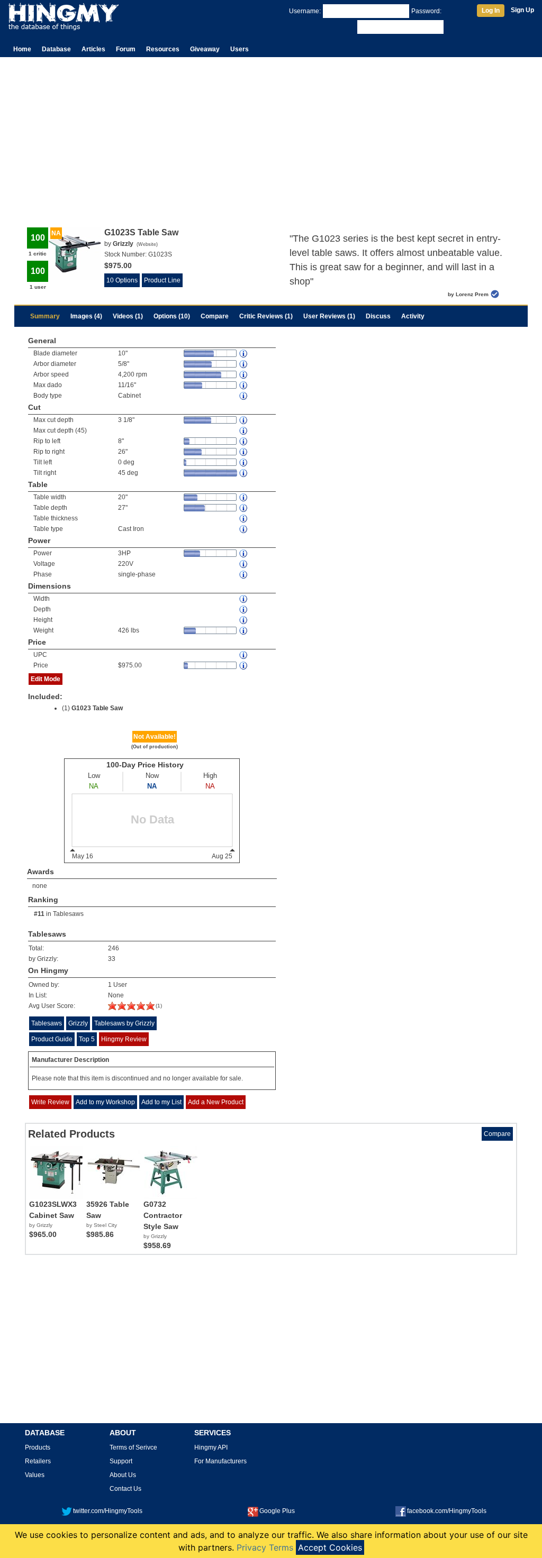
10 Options (122, 280)
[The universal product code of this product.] (244, 655)
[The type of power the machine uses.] (244, 575)
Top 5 (87, 1039)
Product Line (162, 280)
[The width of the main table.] (244, 497)
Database (56, 49)
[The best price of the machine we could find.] (244, 666)
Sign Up (522, 10)
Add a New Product (215, 1102)
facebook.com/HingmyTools (446, 1511)
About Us (123, 1475)
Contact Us (125, 1488)
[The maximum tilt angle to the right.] (244, 473)
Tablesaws (68, 914)
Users (239, 49)
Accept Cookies (330, 1547)
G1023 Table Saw (97, 708)
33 (111, 959)
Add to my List (161, 1102)
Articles (93, 49)
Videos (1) (128, 316)
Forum (126, 49)
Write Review (50, 1102)
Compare (215, 316)
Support (121, 1461)
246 (113, 948)
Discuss (378, 316)
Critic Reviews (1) (266, 316)
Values (34, 1475)
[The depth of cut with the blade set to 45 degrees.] (244, 431)
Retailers (38, 1461)
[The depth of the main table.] (244, 508)
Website (147, 244)
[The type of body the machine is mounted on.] (244, 396)
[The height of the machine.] (244, 620)
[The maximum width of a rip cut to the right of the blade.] (244, 452)
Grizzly (78, 1023)
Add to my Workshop (105, 1102)
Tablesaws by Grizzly (124, 1023)
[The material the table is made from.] (244, 529)
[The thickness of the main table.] (244, 519)
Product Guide (52, 1039)
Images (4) (86, 316)
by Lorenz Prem (468, 294)
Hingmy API (211, 1447)
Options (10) (171, 316)
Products (37, 1447)
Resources (162, 49)
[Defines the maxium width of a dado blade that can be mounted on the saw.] (244, 385)
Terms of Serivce (133, 1447)
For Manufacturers (220, 1461)
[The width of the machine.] (244, 599)
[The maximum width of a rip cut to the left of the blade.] (244, 441)
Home (22, 49)
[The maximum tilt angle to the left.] (244, 462)
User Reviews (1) (329, 316)
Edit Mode (45, 679)
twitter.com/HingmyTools (107, 1511)
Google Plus (277, 1511)
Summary (45, 316)
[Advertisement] (271, 136)
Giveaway (205, 49)
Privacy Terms (265, 1547)
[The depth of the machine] (244, 609)
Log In (491, 10)
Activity (412, 316)
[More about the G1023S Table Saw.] (131, 1008)
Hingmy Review (124, 1039)
